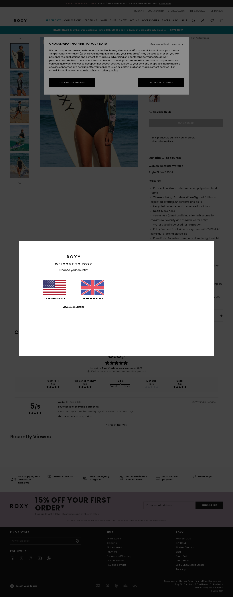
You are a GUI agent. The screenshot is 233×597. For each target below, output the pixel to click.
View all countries (73, 307)
